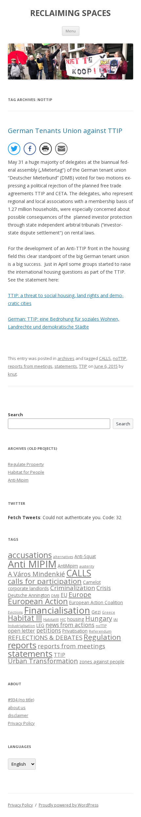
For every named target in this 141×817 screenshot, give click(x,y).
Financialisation (57, 610)
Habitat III (25, 618)
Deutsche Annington (29, 595)
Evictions (15, 612)
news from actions (70, 625)
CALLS (105, 358)
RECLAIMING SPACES (70, 13)
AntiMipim (68, 566)
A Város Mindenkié (36, 574)
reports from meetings (30, 366)
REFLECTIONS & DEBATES (45, 637)
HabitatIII (51, 619)
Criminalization (72, 588)
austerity (86, 566)
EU (64, 595)
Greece (108, 612)
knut (12, 374)
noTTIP (119, 358)
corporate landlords (28, 588)
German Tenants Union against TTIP (65, 130)
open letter (21, 630)
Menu (71, 30)
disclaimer (18, 715)
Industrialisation (21, 625)
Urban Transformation (43, 660)
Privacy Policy (21, 723)
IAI (115, 619)
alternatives (63, 556)
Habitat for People (26, 472)
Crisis (103, 588)
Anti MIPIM (32, 563)
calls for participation (45, 581)
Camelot (92, 582)
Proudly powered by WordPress (68, 805)
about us (17, 707)
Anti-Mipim (18, 480)
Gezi (96, 612)
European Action (38, 601)
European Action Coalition (96, 602)
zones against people (101, 661)
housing (75, 619)
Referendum (100, 631)
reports (22, 645)
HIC (63, 619)
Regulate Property (26, 464)
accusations (30, 555)
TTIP (83, 366)
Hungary (98, 618)
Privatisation (75, 631)
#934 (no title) (21, 700)
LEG (40, 625)
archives (65, 358)
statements (65, 366)
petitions (48, 630)
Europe (80, 594)
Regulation (102, 637)
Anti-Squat (85, 556)
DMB (55, 595)
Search (15, 414)
